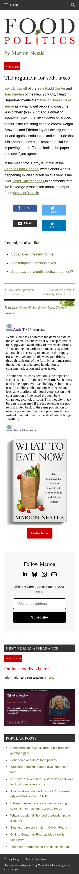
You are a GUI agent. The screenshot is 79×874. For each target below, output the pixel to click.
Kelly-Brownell (21, 307)
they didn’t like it (25, 193)
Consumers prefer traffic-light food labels (57, 292)
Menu (14, 5)
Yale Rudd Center (51, 88)
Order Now (39, 533)
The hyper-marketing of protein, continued (39, 846)
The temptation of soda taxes (33, 263)
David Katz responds (28, 181)
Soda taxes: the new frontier (32, 254)
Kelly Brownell (15, 88)
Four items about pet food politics (33, 760)
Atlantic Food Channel (21, 169)
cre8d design (11, 869)
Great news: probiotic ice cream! (21, 292)
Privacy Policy (12, 859)
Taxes (50, 307)
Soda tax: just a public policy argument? (42, 271)
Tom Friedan (14, 94)
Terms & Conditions (35, 859)
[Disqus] (39, 376)
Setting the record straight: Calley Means (38, 827)
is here (48, 677)
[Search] (73, 5)
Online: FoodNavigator (26, 668)
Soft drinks (39, 307)
